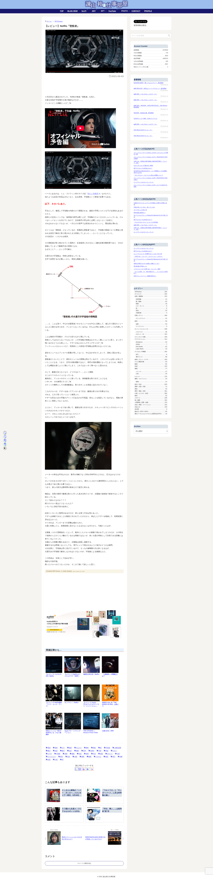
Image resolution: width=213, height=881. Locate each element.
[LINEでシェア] (5, 444)
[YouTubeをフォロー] (84, 769)
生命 (68, 756)
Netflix (92, 750)
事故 (94, 748)
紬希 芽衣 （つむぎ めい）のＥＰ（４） (145, 100)
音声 (84, 750)
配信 (61, 756)
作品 (80, 753)
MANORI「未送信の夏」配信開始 (144, 113)
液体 (56, 748)
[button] (5, 448)
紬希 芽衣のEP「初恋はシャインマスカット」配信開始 (150, 88)
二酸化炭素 (117, 748)
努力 (113, 756)
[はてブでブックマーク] (5, 440)
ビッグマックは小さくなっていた (144, 182)
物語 (70, 748)
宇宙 (100, 750)
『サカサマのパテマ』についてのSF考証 (146, 222)
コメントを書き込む (84, 863)
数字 (63, 750)
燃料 (87, 748)
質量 (101, 753)
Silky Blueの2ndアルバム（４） (143, 135)
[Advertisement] (85, 86)
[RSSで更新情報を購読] (92, 769)
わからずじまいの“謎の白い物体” (143, 165)
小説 (56, 759)
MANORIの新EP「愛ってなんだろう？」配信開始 (148, 83)
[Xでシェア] (5, 432)
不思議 (108, 748)
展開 (82, 756)
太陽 (75, 756)
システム (98, 756)
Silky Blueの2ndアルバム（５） (143, 130)
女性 (49, 759)
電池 (49, 748)
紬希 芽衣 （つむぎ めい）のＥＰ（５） (145, 94)
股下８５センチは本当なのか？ (143, 168)
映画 (106, 756)
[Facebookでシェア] (5, 436)
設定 (56, 750)
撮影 (77, 750)
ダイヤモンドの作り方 (140, 210)
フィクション (52, 756)
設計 (70, 750)
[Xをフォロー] (76, 769)
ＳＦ (63, 748)
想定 (107, 750)
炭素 (121, 756)
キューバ (78, 748)
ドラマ (50, 753)
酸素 (90, 756)
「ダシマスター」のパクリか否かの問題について (148, 175)
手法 (94, 753)
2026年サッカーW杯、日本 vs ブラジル (145, 118)
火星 (118, 753)
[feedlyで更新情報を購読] (88, 769)
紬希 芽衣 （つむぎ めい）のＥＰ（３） (145, 124)
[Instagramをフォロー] (80, 769)
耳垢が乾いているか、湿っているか (144, 207)
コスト (115, 750)
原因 (66, 753)
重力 (49, 750)
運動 (73, 753)
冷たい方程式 (93, 194)
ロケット (109, 753)
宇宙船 (58, 753)
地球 (87, 753)
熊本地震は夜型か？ (140, 212)
